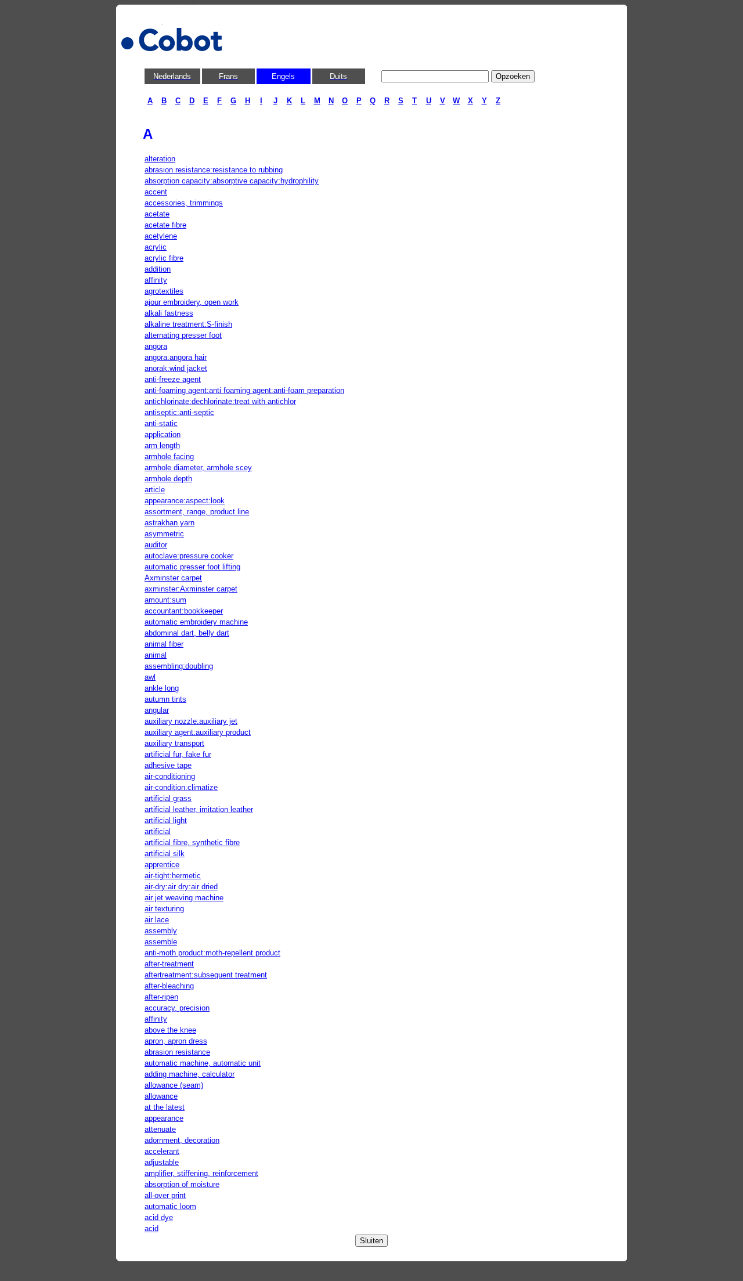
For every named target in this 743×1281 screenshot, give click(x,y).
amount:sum (165, 600)
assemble (161, 941)
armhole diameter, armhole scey (198, 467)
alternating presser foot (183, 335)
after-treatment (169, 963)
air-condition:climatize (181, 787)
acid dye (159, 1217)
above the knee (170, 1030)
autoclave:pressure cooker (189, 555)
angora (156, 346)
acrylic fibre (164, 258)
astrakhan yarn (169, 522)
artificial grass (168, 798)
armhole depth (168, 478)
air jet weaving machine (184, 897)
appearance (164, 1118)
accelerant (162, 1151)
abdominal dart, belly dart (187, 633)
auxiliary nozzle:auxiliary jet (191, 721)
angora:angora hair (176, 357)
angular (157, 710)
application (163, 434)
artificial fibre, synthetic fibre (192, 842)
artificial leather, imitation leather (199, 809)
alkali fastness (169, 313)
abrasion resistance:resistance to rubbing (214, 169)
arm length (162, 445)
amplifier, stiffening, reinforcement (201, 1173)
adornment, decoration (182, 1140)
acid (151, 1228)
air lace (157, 919)
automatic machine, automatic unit (203, 1063)
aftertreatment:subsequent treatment (206, 974)
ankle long (162, 688)
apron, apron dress (176, 1041)
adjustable (162, 1162)
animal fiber (164, 644)
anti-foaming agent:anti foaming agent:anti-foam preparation (244, 390)
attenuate (160, 1129)
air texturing (164, 908)
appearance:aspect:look (185, 500)
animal (156, 655)
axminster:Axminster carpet (191, 588)
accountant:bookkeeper (184, 611)
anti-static (161, 423)
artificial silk (165, 853)
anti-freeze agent (173, 379)
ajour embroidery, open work (192, 302)
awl (150, 677)
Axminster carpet (173, 577)
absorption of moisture (182, 1184)
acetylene (161, 236)
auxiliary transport (174, 743)
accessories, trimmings (184, 203)
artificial (158, 831)
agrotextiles (164, 291)
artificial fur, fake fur (178, 754)
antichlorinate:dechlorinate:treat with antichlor (220, 401)
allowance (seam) (174, 1085)
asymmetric (164, 533)
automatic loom (170, 1206)
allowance (161, 1096)
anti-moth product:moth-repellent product (212, 952)
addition (158, 269)
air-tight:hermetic (173, 875)
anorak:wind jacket (176, 368)
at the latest (165, 1107)
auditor (156, 544)
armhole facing (169, 456)
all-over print (165, 1195)
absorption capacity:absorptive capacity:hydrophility (232, 180)
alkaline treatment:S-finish (188, 324)
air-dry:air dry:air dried (181, 886)
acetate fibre (165, 225)
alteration (160, 158)
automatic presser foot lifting (192, 566)
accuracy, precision (177, 1008)
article (155, 489)
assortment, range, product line (197, 511)
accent (156, 191)
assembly (161, 930)
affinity (156, 280)
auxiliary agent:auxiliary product (198, 732)
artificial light (166, 820)
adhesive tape (168, 765)
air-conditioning (170, 776)
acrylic (156, 247)
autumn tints (165, 699)
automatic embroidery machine (196, 622)
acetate (157, 214)
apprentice (162, 864)
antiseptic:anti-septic (179, 412)
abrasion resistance (177, 1052)
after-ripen (161, 997)
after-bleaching (169, 986)
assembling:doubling (179, 666)
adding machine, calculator (190, 1074)
